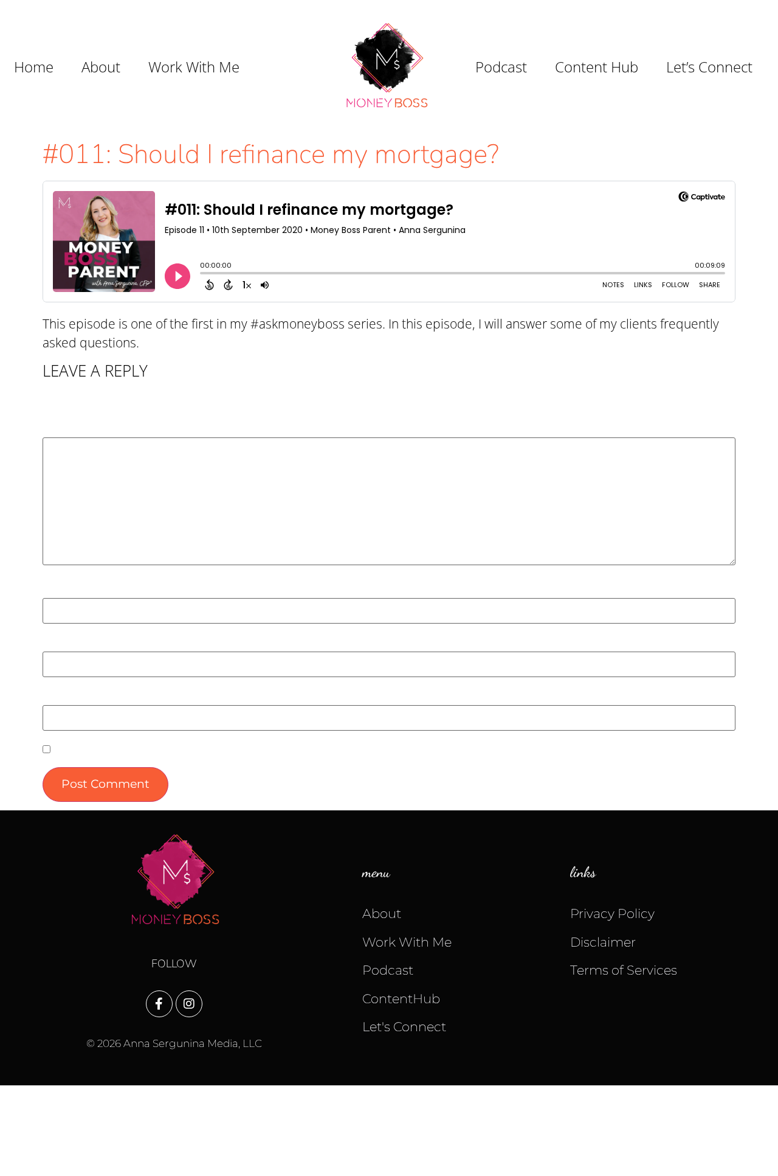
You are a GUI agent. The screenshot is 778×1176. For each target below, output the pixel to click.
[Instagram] (189, 1003)
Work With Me (193, 67)
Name (65, 589)
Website (66, 696)
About (100, 67)
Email (63, 642)
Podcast (501, 67)
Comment (76, 428)
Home (33, 67)
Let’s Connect (709, 67)
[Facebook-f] (159, 1003)
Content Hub (596, 67)
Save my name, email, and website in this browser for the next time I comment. (278, 749)
